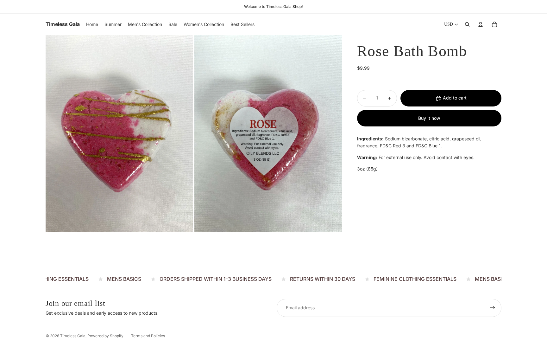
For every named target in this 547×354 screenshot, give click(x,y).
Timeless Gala (72, 335)
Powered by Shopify (105, 335)
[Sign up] (493, 308)
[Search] (467, 24)
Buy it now (429, 118)
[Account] (480, 24)
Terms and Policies (148, 335)
